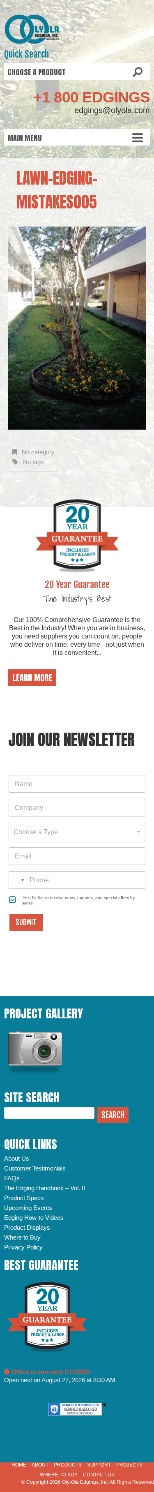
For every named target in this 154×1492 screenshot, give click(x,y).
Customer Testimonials (35, 1168)
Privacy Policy (23, 1247)
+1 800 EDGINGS (91, 97)
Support (99, 1465)
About (40, 1465)
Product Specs (24, 1197)
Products (68, 1465)
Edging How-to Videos (34, 1217)
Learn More (32, 677)
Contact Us (99, 1475)
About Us (16, 1158)
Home (18, 1465)
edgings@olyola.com (112, 110)
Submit (26, 922)
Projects (129, 1465)
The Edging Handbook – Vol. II (44, 1187)
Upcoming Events (28, 1207)
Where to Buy (22, 1237)
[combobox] (77, 832)
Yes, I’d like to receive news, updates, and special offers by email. (79, 900)
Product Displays (27, 1227)
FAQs (12, 1178)
